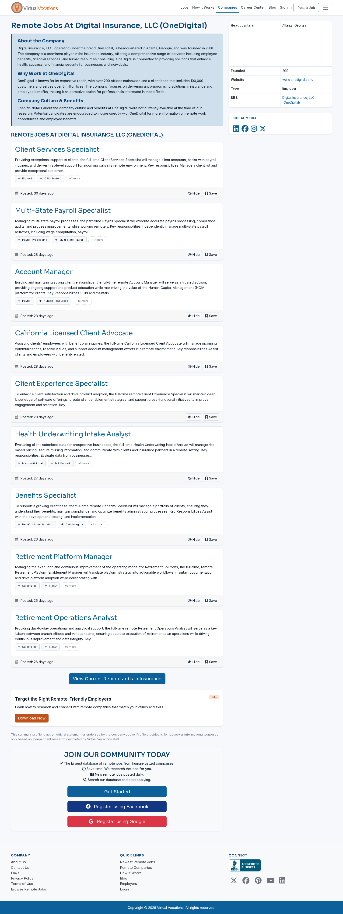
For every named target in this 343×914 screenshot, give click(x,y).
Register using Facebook (120, 806)
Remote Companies (136, 867)
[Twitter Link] (234, 880)
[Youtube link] (270, 880)
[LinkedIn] (236, 128)
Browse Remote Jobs (28, 889)
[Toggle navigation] (325, 7)
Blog (272, 7)
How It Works (203, 7)
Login (124, 889)
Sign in (286, 7)
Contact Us (20, 867)
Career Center (253, 7)
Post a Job (306, 7)
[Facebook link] (246, 880)
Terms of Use (22, 883)
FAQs (15, 873)
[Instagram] (253, 128)
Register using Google (120, 821)
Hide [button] (196, 193)
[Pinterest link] (258, 880)
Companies (227, 7)
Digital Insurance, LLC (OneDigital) (298, 100)
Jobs (184, 7)
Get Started (117, 791)
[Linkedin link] (282, 880)
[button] (211, 193)
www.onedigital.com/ (297, 80)
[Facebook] (245, 128)
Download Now (32, 718)
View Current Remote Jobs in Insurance (117, 678)
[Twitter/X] (262, 128)
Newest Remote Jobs (137, 862)
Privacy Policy (22, 878)
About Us (18, 862)
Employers (128, 883)
